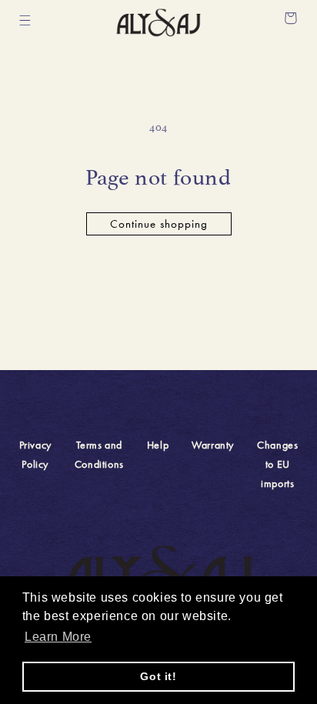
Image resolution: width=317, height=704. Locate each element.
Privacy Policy (35, 454)
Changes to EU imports (277, 464)
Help (158, 445)
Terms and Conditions (99, 454)
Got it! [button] (158, 676)
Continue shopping (159, 224)
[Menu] (24, 21)
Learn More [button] (58, 636)
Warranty (213, 445)
